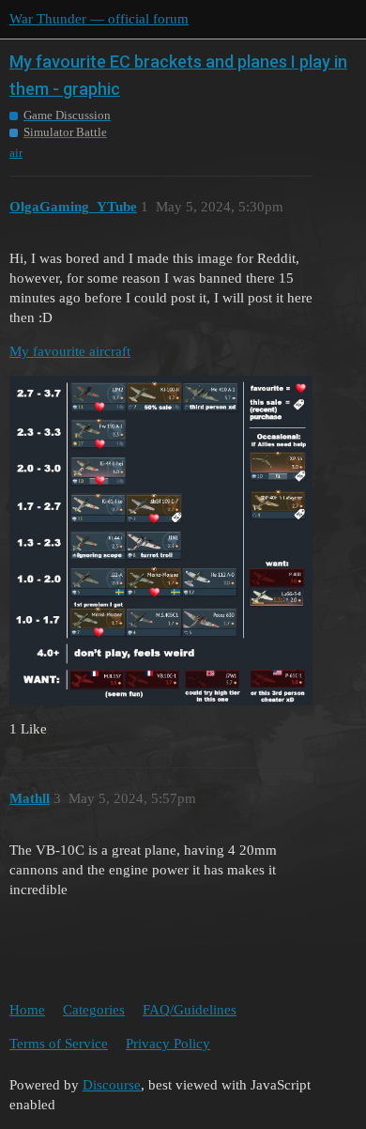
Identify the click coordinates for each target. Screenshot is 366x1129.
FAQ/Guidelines (189, 1009)
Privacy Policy (168, 1043)
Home (27, 1009)
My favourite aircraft (69, 351)
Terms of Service (58, 1043)
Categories (94, 1009)
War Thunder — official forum (99, 18)
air (16, 153)
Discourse (112, 1084)
